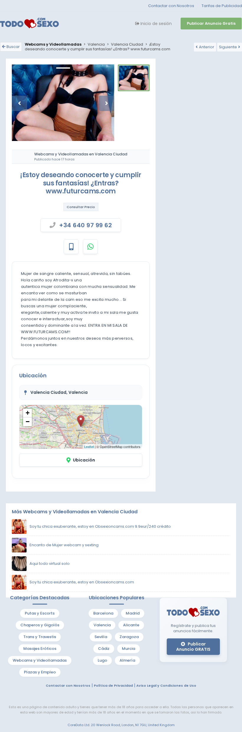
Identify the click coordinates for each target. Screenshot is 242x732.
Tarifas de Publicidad (222, 6)
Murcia (128, 648)
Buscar (13, 46)
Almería (127, 660)
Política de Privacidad (113, 685)
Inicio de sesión (155, 23)
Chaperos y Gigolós (39, 625)
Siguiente (228, 47)
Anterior (206, 47)
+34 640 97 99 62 (85, 225)
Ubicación (84, 460)
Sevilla (100, 637)
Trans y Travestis (39, 637)
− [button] (28, 421)
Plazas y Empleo (40, 672)
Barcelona (103, 613)
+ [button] (28, 412)
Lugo (102, 660)
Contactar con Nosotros (171, 6)
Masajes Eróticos (39, 648)
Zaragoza (129, 637)
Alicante (131, 625)
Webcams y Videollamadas (40, 660)
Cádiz (103, 648)
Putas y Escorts (40, 613)
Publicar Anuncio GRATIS (193, 646)
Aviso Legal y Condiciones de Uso (166, 685)
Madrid (133, 613)
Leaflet (89, 446)
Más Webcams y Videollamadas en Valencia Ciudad (75, 511)
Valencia (102, 625)
